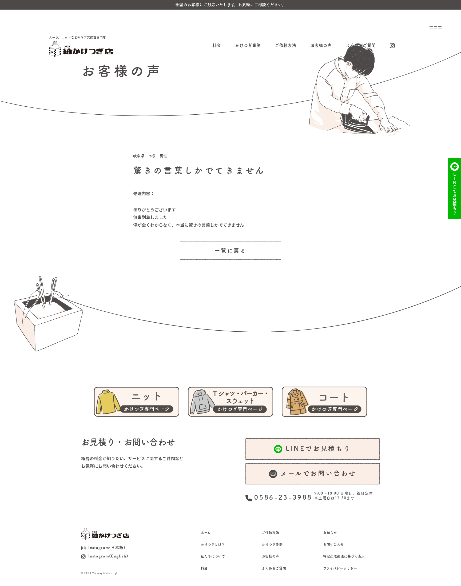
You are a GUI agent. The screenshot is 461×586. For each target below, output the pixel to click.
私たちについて (213, 556)
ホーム (205, 532)
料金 (216, 45)
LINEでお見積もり (318, 448)
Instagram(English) (108, 556)
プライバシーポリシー (340, 568)
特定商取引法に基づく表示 (344, 556)
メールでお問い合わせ (318, 473)
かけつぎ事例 (248, 45)
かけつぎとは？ (213, 544)
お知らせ (330, 532)
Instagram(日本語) (106, 547)
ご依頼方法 (285, 45)
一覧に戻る (230, 250)
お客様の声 (321, 45)
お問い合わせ (333, 544)
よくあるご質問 (361, 45)
